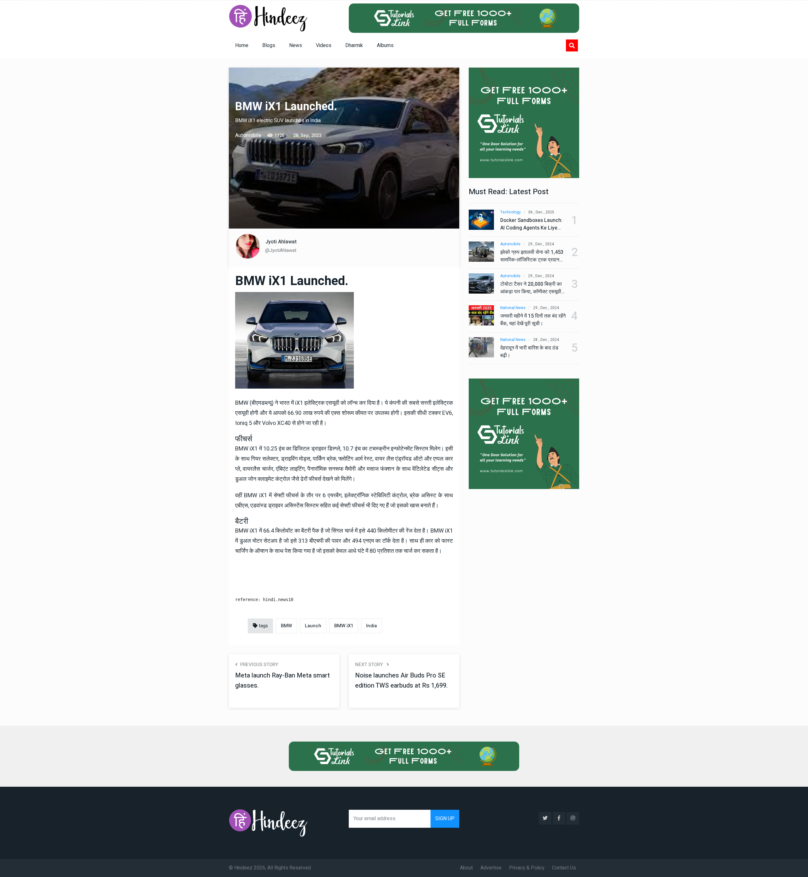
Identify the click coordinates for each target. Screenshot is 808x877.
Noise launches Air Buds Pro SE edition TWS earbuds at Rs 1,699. (401, 680)
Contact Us (564, 868)
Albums (385, 45)
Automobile (510, 244)
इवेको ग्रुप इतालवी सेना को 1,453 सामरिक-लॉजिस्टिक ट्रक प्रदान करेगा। (531, 256)
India (371, 625)
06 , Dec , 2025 (541, 212)
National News (513, 308)
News (295, 45)
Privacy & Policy (526, 868)
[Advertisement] (286, 182)
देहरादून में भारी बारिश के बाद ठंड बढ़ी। (529, 351)
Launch (313, 625)
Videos (323, 45)
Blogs (268, 45)
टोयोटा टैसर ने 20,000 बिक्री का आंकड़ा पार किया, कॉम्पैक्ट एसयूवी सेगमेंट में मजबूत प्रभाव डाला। (531, 287)
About (466, 868)
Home (241, 45)
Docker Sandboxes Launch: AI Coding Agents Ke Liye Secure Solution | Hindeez (531, 224)
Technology (510, 212)
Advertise (491, 868)
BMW (286, 625)
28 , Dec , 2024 (546, 340)
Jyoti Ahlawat (281, 242)
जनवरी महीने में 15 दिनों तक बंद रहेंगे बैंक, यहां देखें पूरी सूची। (533, 319)
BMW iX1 (343, 625)
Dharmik (354, 45)
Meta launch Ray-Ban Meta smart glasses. (282, 680)
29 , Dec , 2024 (541, 244)
